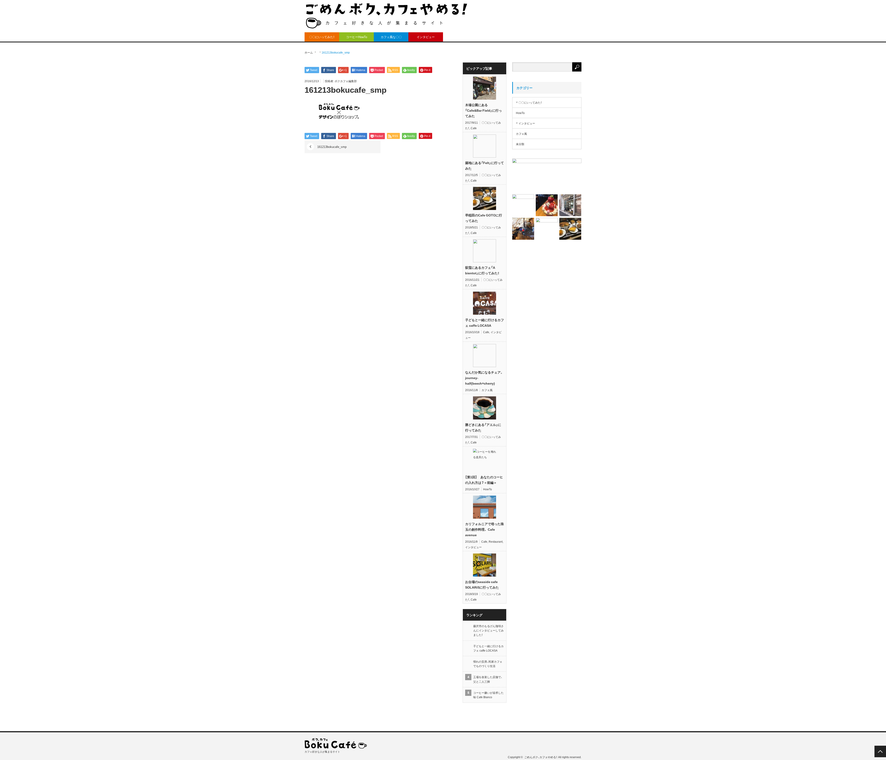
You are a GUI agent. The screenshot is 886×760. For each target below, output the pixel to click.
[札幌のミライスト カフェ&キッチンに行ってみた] (570, 205)
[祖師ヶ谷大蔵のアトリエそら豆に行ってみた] (547, 229)
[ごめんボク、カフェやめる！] (386, 15)
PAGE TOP (880, 751)
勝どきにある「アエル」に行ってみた (483, 427)
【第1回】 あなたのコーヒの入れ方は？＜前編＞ (484, 480)
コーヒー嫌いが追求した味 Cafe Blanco (488, 695)
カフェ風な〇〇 (391, 37)
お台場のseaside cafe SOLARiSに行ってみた (482, 584)
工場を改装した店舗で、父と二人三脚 (487, 679)
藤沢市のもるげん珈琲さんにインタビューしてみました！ (488, 630)
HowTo (487, 489)
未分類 (520, 144)
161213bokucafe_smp (332, 146)
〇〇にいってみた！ (322, 37)
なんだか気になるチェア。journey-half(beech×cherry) (484, 378)
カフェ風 (487, 390)
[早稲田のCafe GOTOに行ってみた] (570, 229)
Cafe (474, 128)
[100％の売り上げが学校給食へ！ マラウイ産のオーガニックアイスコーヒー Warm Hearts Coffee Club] (546, 175)
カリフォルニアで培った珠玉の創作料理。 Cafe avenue (484, 529)
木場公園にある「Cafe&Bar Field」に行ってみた (483, 110)
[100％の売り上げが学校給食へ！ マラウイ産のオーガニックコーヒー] (523, 205)
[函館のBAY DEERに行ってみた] (523, 229)
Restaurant (496, 541)
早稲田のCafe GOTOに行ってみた (483, 218)
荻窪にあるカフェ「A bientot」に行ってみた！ (482, 270)
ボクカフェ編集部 (346, 81)
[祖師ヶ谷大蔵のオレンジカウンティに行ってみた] (547, 205)
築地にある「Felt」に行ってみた (484, 165)
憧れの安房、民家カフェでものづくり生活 (487, 663)
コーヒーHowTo (356, 37)
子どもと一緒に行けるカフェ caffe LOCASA (484, 322)
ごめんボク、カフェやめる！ (540, 757)
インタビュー (426, 37)
